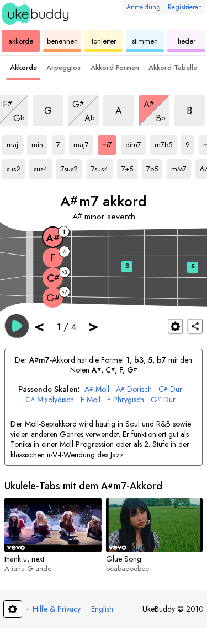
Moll (96, 389)
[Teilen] (195, 326)
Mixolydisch (49, 400)
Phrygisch (125, 400)
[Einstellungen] (175, 326)
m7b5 (165, 142)
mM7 (181, 167)
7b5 (154, 167)
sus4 (43, 167)
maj (15, 142)
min (39, 142)
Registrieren (185, 7)
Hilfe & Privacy (57, 608)
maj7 (83, 142)
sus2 (16, 167)
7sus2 (71, 167)
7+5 (129, 167)
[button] (17, 325)
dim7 (135, 142)
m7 (109, 142)
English (102, 608)
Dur (170, 389)
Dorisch (134, 389)
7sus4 (101, 167)
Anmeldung (143, 7)
